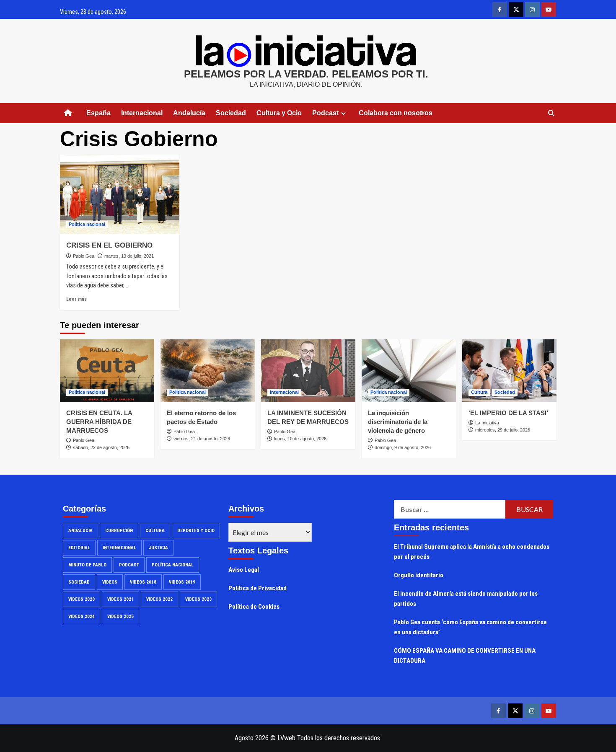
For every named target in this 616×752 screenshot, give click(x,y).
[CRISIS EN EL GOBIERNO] (119, 194)
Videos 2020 (81, 599)
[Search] (551, 113)
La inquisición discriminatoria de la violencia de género (397, 421)
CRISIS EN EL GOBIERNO (109, 245)
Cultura (479, 392)
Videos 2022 (159, 599)
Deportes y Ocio (196, 530)
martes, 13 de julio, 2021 (129, 255)
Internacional (142, 112)
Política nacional (87, 224)
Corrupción (119, 530)
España (98, 112)
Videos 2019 (182, 582)
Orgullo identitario (418, 575)
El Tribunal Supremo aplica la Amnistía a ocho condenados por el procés (471, 552)
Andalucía (189, 112)
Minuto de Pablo (87, 565)
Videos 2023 (198, 599)
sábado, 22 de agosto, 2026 (101, 447)
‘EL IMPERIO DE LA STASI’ (508, 412)
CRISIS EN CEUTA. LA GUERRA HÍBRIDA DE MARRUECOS (99, 421)
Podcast (129, 565)
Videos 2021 (120, 599)
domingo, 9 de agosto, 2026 (403, 447)
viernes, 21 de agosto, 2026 (201, 438)
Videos (109, 582)
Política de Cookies (254, 606)
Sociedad (231, 112)
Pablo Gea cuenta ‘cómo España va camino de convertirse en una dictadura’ (470, 627)
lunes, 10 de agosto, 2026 (300, 438)
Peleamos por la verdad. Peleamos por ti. (306, 74)
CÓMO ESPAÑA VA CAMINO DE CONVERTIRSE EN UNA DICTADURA (465, 655)
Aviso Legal (243, 570)
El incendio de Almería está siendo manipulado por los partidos (466, 598)
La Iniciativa (487, 422)
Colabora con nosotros (395, 112)
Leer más (76, 299)
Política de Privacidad (257, 588)
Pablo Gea (83, 255)
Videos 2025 (120, 616)
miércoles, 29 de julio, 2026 (502, 429)
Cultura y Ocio (279, 112)
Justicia (158, 547)
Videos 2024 (81, 616)
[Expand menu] (343, 113)
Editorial (79, 547)
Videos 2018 (143, 582)
